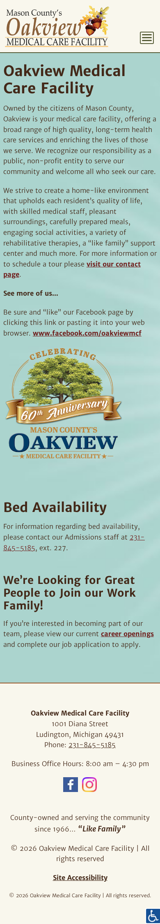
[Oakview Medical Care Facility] (57, 26)
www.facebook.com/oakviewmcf (87, 333)
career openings (127, 634)
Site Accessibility (80, 877)
